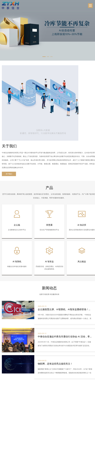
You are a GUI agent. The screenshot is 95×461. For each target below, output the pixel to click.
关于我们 (9, 174)
